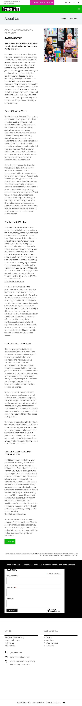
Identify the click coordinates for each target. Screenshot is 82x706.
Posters (49, 637)
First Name (11, 588)
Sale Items (50, 645)
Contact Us (10, 645)
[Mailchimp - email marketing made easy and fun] (53, 612)
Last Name (10, 598)
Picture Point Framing (15, 637)
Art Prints (49, 640)
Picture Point (22, 468)
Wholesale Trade (13, 640)
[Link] (11, 9)
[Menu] (79, 9)
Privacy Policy (38, 702)
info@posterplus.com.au (20, 657)
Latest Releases (52, 643)
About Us (10, 643)
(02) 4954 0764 (16, 652)
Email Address (12, 576)
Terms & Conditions (53, 702)
